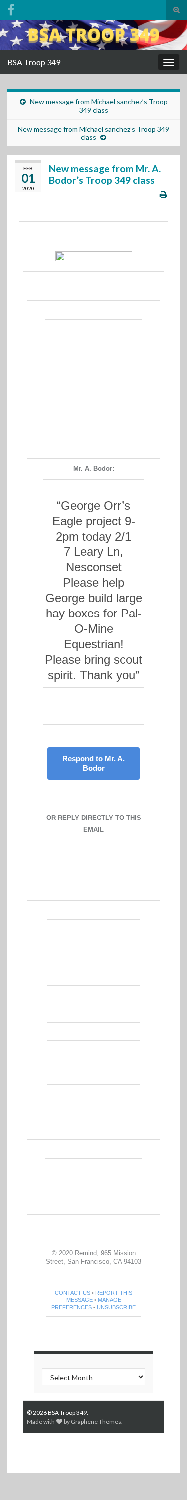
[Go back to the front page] (93, 35)
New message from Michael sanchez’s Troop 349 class (99, 105)
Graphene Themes (96, 1421)
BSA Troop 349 (33, 62)
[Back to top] (164, 1477)
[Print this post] (163, 194)
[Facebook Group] (10, 8)
